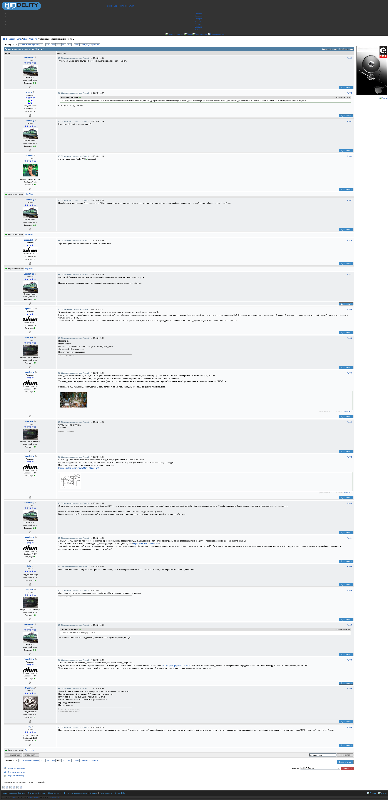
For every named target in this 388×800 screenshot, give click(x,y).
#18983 (349, 121)
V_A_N (29, 92)
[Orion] (383, 98)
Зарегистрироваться (124, 6)
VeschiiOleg (29, 57)
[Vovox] (21, 788)
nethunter (29, 155)
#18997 (349, 625)
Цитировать (346, 87)
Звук (19, 39)
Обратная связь (54, 793)
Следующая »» (31, 755)
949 (53, 45)
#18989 (349, 338)
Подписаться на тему (16, 776)
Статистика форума (36, 793)
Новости (198, 16)
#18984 (349, 156)
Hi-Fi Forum (9, 39)
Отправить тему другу (16, 772)
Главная (198, 13)
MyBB (15, 797)
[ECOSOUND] (14, 788)
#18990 (349, 373)
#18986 (349, 241)
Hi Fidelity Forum (55, 797)
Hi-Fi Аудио (29, 39)
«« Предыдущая (13, 755)
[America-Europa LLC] (7, 788)
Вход (109, 6)
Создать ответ (345, 762)
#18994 (349, 538)
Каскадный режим (329, 49)
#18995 (349, 567)
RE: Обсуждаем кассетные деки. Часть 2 (74, 58)
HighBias (29, 194)
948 (48, 45)
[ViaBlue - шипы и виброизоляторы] (17, 788)
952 (69, 45)
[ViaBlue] (10, 788)
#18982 (349, 93)
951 (63, 45)
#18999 (349, 688)
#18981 (349, 58)
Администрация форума (14, 793)
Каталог (198, 30)
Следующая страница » (90, 45)
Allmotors (29, 234)
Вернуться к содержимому (75, 793)
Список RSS (120, 793)
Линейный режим (346, 49)
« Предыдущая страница (29, 45)
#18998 (349, 660)
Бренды (198, 27)
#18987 (349, 274)
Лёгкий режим (106, 793)
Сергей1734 (29, 240)
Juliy (29, 566)
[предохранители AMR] (3, 788)
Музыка (198, 24)
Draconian (29, 688)
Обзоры (198, 19)
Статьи (198, 21)
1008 (77, 45)
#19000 (349, 727)
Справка (93, 793)
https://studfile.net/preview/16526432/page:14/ (78, 468)
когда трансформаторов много (177, 665)
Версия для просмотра (16, 768)
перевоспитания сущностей (146, 543)
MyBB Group (33, 797)
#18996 (349, 590)
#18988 (349, 309)
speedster (29, 337)
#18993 (349, 503)
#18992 (349, 457)
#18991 (349, 422)
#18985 (349, 200)
